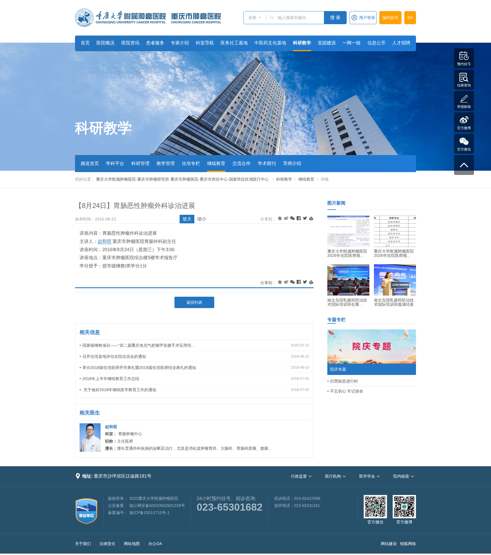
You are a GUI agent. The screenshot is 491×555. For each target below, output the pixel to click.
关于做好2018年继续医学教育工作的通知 (119, 389)
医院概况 (105, 42)
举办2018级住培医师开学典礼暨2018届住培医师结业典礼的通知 (139, 367)
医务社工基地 (234, 42)
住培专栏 (191, 163)
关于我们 (83, 543)
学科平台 (115, 163)
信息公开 (376, 42)
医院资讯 (130, 42)
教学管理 (166, 163)
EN (410, 17)
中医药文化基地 (270, 42)
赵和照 (104, 241)
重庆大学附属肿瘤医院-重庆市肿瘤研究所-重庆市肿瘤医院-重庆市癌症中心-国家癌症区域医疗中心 (182, 179)
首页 (85, 42)
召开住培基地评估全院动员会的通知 (114, 356)
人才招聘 (401, 42)
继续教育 (216, 163)
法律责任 (107, 543)
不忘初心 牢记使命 (346, 391)
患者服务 (155, 42)
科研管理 (140, 163)
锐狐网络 (408, 543)
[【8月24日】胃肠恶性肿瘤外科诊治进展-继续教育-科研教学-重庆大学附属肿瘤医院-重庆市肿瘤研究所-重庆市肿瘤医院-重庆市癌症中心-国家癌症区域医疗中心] (148, 18)
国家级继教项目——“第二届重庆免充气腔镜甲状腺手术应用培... (138, 345)
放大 (187, 218)
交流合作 (241, 163)
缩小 (201, 218)
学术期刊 (267, 163)
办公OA (155, 543)
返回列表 (194, 302)
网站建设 (389, 543)
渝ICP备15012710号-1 (149, 512)
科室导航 (205, 42)
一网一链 (351, 42)
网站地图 (132, 543)
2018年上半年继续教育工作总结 (110, 378)
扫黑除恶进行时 (344, 381)
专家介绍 (180, 42)
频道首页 (90, 163)
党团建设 (327, 42)
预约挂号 (390, 17)
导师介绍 (292, 163)
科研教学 (302, 42)
